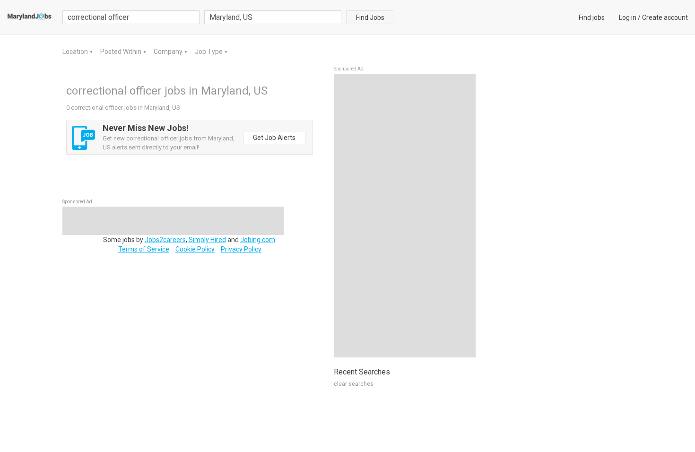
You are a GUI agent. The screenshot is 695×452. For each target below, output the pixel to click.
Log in (627, 17)
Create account (665, 17)
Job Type (209, 51)
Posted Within (121, 51)
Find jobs (592, 17)
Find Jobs (370, 17)
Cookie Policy (195, 249)
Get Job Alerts (274, 137)
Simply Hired (207, 239)
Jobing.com (257, 239)
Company (169, 51)
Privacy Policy (241, 249)
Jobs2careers (165, 239)
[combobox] (272, 17)
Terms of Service (143, 249)
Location (75, 51)
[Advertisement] (405, 215)
